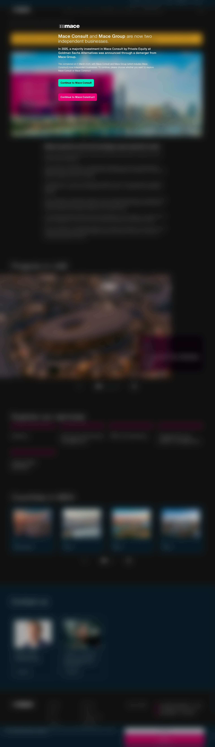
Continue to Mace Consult (76, 82)
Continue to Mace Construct (77, 97)
